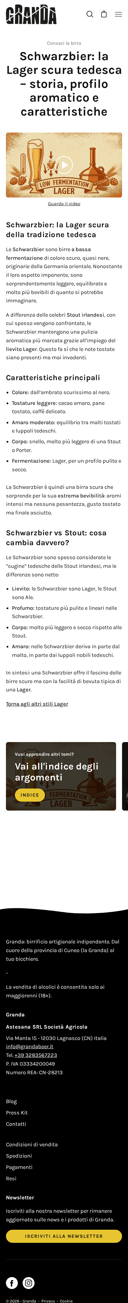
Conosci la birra (64, 43)
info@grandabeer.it (29, 1046)
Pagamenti (19, 1167)
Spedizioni (19, 1156)
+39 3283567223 (36, 1055)
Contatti (16, 1124)
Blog (11, 1101)
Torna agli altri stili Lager (37, 704)
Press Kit (17, 1112)
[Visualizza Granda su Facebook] (12, 1283)
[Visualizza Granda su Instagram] (29, 1283)
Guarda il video (64, 203)
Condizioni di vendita (32, 1144)
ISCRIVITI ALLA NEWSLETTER (64, 1236)
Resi (11, 1178)
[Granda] (31, 14)
